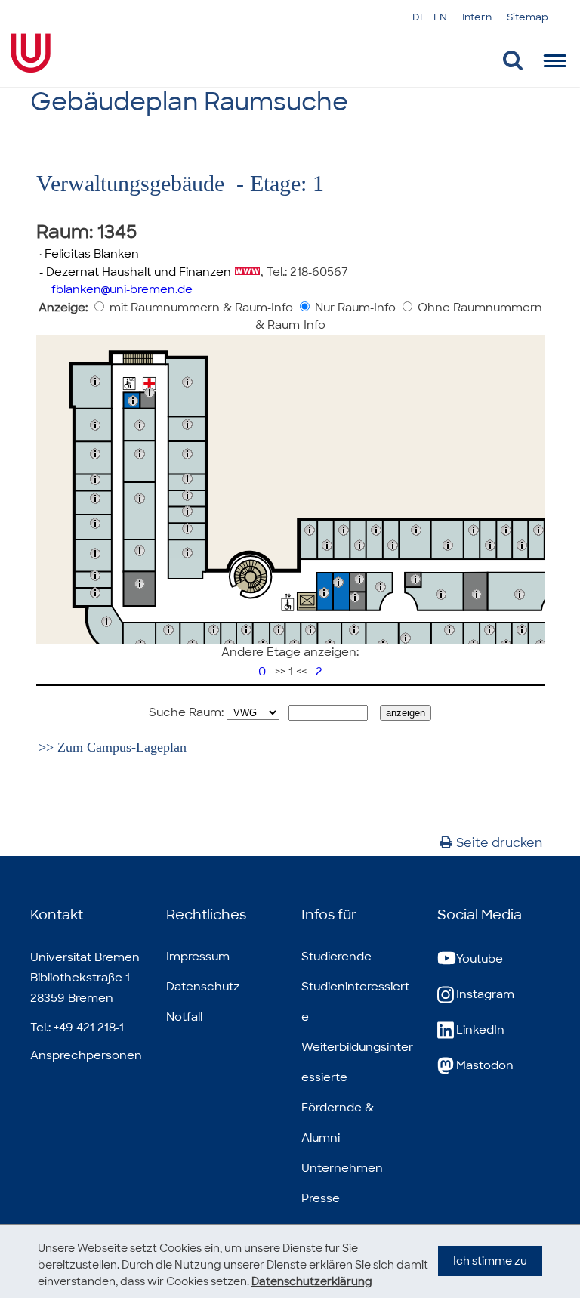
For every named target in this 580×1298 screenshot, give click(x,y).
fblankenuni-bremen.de (122, 289)
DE (419, 17)
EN (440, 17)
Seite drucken (499, 843)
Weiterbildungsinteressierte (357, 1062)
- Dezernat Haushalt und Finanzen (133, 272)
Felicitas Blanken (92, 253)
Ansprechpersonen (86, 1055)
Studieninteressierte (355, 1001)
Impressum (198, 956)
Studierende (336, 956)
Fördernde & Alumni (337, 1122)
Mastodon (485, 1065)
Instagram (485, 994)
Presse (320, 1198)
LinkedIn (480, 1029)
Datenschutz (202, 986)
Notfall (184, 1016)
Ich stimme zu (490, 1261)
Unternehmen (342, 1168)
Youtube (479, 958)
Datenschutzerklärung (311, 1281)
